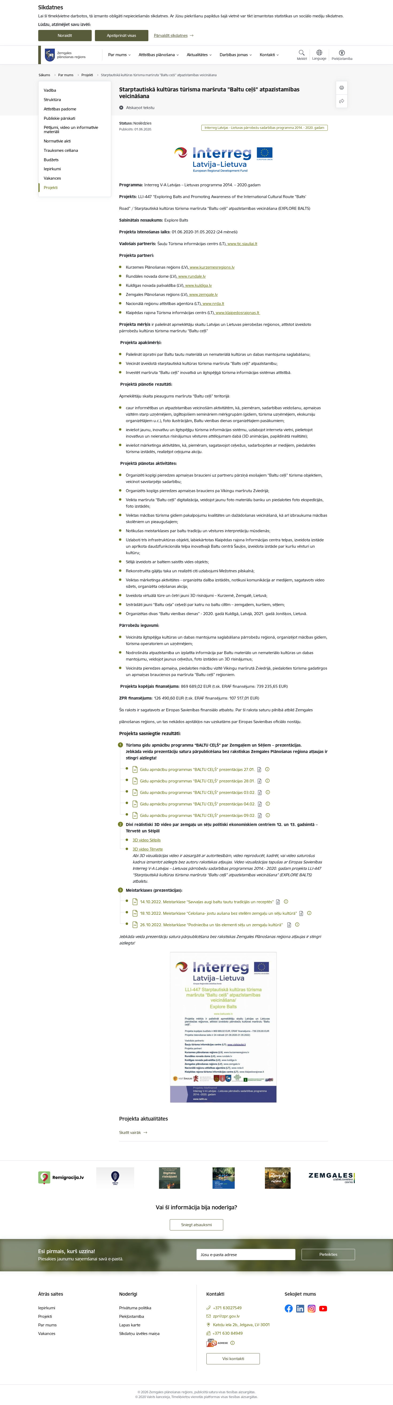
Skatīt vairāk (130, 1132)
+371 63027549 (227, 1307)
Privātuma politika (135, 1307)
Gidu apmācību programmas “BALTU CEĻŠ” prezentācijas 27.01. (197, 769)
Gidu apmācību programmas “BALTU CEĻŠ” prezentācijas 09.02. (198, 815)
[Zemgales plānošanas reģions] (66, 55)
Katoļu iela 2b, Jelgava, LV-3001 (241, 1324)
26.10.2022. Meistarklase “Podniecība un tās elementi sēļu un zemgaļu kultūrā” (212, 924)
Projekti (50, 187)
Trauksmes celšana (61, 150)
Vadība (50, 90)
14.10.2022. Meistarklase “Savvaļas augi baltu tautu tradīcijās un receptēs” (207, 901)
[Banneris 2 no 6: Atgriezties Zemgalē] (115, 1177)
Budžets (51, 159)
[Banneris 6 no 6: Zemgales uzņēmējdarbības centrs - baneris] (332, 1177)
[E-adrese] (217, 1342)
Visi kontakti (233, 1358)
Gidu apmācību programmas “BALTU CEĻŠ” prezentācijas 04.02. (198, 803)
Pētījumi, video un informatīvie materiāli (71, 129)
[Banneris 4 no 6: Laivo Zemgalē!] (224, 1177)
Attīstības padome (60, 108)
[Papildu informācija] (267, 769)
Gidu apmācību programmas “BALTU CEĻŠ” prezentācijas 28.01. (197, 780)
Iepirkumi (52, 168)
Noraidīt (65, 35)
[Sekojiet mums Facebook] (289, 1308)
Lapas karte (129, 1324)
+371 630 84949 (228, 1333)
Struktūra (52, 99)
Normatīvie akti (57, 141)
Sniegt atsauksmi (196, 1224)
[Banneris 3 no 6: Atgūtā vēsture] (169, 1177)
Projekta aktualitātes (143, 1118)
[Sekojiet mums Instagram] (312, 1309)
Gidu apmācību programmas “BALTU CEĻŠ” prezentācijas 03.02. (198, 792)
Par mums (47, 1324)
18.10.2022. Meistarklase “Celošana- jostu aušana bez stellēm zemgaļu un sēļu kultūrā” (218, 913)
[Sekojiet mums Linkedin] (300, 1309)
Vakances (52, 178)
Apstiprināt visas (121, 35)
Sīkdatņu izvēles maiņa (139, 1333)
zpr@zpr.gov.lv (226, 1316)
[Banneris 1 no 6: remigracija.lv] (61, 1177)
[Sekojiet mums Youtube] (323, 1308)
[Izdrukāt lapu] (341, 87)
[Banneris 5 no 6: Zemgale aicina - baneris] (278, 1177)
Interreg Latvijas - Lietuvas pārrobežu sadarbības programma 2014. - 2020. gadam (264, 128)
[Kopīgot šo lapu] (341, 101)
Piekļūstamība (131, 1316)
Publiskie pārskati (59, 118)
